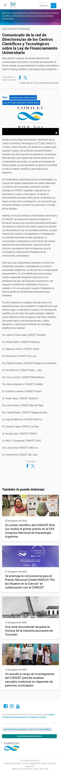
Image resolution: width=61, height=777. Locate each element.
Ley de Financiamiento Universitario (21, 102)
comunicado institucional (23, 97)
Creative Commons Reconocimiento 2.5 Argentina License (28, 715)
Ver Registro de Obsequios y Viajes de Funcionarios (27, 729)
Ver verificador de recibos (29, 736)
